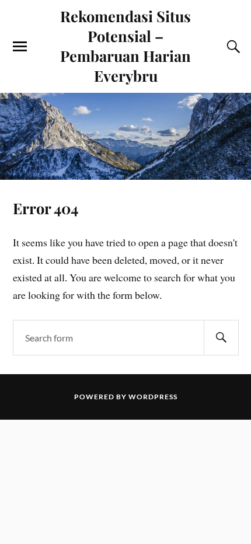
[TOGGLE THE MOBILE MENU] (20, 46)
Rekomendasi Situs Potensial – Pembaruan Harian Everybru (125, 45)
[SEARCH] (221, 337)
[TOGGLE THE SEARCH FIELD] (232, 46)
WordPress (152, 396)
